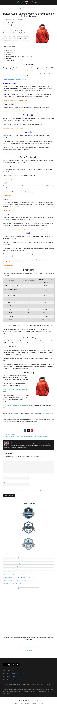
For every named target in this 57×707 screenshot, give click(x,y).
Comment (6, 460)
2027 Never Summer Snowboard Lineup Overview (15, 574)
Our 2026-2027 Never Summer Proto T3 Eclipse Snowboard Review (19, 577)
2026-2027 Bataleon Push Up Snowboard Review (15, 583)
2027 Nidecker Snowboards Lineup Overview (14, 563)
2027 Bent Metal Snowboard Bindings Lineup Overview (16, 580)
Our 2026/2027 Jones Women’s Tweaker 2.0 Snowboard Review (18, 571)
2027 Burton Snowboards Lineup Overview (13, 557)
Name (5, 475)
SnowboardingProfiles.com (34, 700)
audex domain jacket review (12, 436)
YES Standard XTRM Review (14, 676)
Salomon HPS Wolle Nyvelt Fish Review (16, 673)
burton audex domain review (27, 436)
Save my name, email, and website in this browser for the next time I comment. (25, 491)
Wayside (13, 434)
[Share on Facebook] (25, 431)
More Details (17, 686)
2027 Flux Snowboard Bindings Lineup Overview (15, 569)
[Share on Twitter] (28, 431)
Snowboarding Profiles (25, 2)
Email (5, 482)
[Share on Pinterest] (32, 431)
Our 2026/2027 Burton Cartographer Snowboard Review (17, 566)
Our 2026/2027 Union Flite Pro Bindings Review (14, 560)
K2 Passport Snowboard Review (15, 679)
